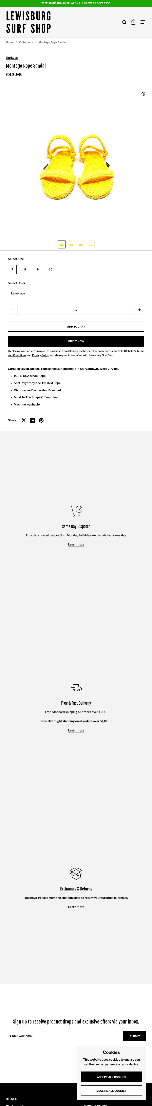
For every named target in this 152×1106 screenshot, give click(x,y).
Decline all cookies (111, 1090)
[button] (139, 309)
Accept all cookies (111, 1077)
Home (9, 42)
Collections (26, 42)
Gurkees (12, 57)
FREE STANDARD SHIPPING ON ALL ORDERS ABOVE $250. (76, 3)
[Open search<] (124, 22)
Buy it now (76, 341)
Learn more (76, 544)
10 (50, 269)
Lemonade (18, 293)
